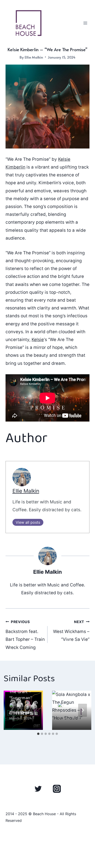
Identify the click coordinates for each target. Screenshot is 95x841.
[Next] (82, 710)
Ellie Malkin (34, 57)
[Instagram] (57, 789)
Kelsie (38, 339)
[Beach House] (29, 23)
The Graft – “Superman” (20, 695)
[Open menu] (85, 23)
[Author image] (60, 705)
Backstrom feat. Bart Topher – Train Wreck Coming (25, 635)
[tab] (38, 734)
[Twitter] (38, 789)
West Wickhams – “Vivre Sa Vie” (71, 631)
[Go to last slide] (12, 710)
